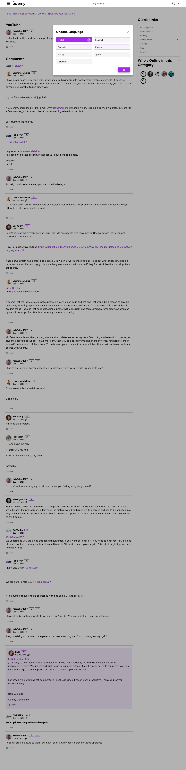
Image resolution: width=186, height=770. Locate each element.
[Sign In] (178, 3)
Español (99, 40)
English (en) (98, 3)
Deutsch (62, 47)
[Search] (173, 3)
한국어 (98, 54)
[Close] (128, 32)
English (61, 40)
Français (99, 47)
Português (62, 61)
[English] (19, 3)
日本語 (61, 54)
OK (123, 70)
